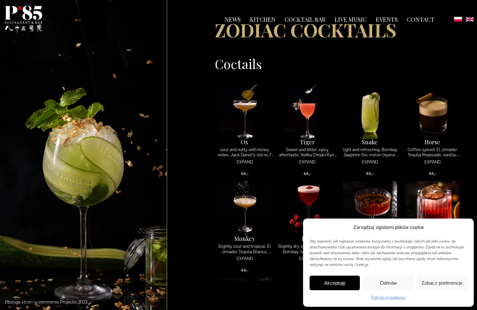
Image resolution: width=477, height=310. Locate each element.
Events (387, 19)
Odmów (388, 283)
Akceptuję (334, 283)
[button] (464, 227)
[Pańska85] (23, 19)
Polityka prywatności (388, 297)
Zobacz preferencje (442, 283)
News (233, 19)
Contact (420, 19)
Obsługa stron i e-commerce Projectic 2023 (46, 302)
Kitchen (262, 19)
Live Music (351, 19)
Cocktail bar (305, 19)
